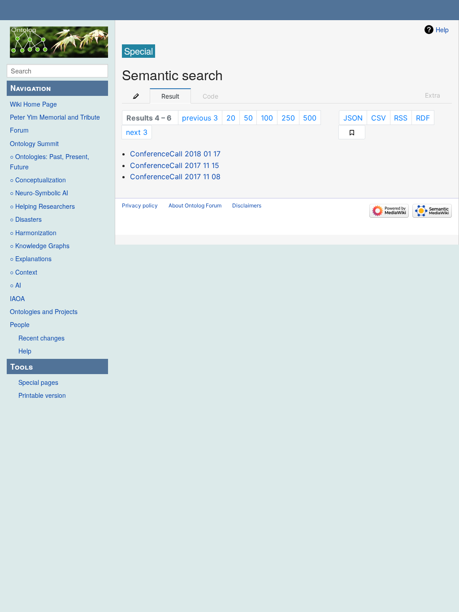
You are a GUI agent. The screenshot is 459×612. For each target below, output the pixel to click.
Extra (432, 95)
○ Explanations (31, 258)
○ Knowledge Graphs (39, 245)
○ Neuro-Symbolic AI (39, 192)
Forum (19, 129)
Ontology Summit (34, 143)
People (20, 324)
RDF (423, 117)
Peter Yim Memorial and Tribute (55, 116)
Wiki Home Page (33, 103)
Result (170, 96)
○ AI (15, 284)
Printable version (42, 395)
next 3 (136, 132)
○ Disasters (26, 219)
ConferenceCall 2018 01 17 (175, 153)
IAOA (17, 298)
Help (24, 350)
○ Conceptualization (38, 179)
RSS (400, 117)
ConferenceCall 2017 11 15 (174, 165)
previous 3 (200, 117)
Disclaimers (246, 205)
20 (230, 117)
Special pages (38, 382)
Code (210, 96)
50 (248, 117)
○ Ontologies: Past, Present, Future (49, 161)
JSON (353, 117)
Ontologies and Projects (44, 311)
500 (309, 117)
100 (267, 117)
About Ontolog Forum (195, 205)
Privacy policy (140, 205)
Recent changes (41, 337)
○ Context (23, 271)
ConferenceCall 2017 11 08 (175, 176)
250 (288, 117)
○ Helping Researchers (42, 206)
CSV (378, 117)
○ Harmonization (33, 232)
